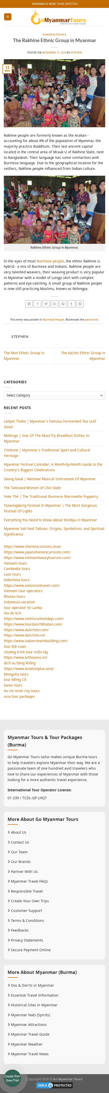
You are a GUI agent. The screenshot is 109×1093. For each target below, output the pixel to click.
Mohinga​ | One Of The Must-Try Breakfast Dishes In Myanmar (46, 438)
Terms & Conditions (27, 920)
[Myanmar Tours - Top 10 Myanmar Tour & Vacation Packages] (58, 17)
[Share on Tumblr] (72, 304)
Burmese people (50, 261)
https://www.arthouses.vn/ (25, 657)
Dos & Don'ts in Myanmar (32, 985)
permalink (91, 319)
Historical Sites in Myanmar (34, 1004)
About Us (18, 832)
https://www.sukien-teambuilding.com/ (36, 640)
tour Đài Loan (15, 646)
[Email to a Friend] (55, 304)
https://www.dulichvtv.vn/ (24, 635)
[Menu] (7, 16)
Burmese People (54, 34)
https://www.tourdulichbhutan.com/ (33, 624)
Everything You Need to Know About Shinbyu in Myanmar (50, 519)
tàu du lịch (12, 613)
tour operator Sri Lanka (23, 607)
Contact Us (19, 842)
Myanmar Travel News (29, 1053)
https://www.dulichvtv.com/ (26, 629)
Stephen (76, 52)
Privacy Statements (26, 940)
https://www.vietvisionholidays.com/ (34, 618)
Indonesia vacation (19, 602)
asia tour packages (19, 696)
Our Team (19, 851)
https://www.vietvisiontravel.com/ (32, 585)
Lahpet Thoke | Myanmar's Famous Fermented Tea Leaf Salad (50, 424)
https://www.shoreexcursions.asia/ (32, 546)
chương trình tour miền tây (26, 652)
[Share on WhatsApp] (29, 304)
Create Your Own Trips (29, 900)
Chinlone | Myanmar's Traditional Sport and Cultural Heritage (47, 453)
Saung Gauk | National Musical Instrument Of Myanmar (50, 478)
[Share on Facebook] (37, 304)
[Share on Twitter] (46, 304)
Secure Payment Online (30, 949)
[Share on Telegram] (80, 304)
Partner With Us (24, 871)
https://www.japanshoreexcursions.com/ (37, 552)
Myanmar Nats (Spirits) (30, 1014)
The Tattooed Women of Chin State (32, 487)
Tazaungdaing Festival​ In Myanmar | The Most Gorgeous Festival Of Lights (50, 508)
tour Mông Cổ (15, 679)
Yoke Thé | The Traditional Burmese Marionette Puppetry (51, 496)
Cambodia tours (17, 568)
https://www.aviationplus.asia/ (29, 668)
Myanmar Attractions (28, 1024)
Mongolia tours (16, 674)
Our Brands (20, 861)
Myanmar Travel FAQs (29, 881)
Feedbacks (19, 930)
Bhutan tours (14, 596)
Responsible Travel (26, 891)
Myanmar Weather (26, 1044)
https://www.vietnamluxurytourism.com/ (37, 557)
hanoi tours (13, 685)
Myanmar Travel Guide (29, 1034)
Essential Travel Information (34, 995)
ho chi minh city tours (22, 690)
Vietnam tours (15, 563)
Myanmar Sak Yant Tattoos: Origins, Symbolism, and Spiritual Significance (54, 531)
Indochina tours (17, 579)
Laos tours (12, 574)
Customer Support (26, 910)
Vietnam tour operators (23, 590)
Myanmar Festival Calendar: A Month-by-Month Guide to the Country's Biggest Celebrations (53, 467)
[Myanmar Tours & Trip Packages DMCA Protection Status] (54, 1085)
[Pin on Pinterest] (63, 304)
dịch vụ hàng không (19, 662)
